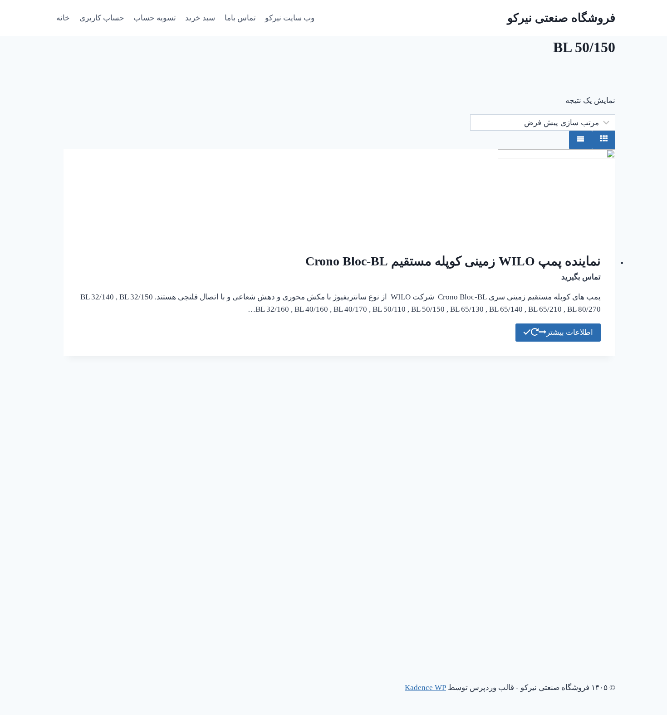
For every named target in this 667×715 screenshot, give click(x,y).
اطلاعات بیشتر (569, 332)
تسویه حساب (154, 18)
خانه (63, 18)
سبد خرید (200, 18)
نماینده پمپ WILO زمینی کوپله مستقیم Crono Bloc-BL (453, 261)
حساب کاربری (101, 18)
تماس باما (240, 18)
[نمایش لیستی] (580, 140)
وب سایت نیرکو (289, 18)
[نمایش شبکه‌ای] (603, 140)
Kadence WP (425, 687)
